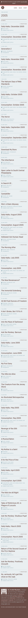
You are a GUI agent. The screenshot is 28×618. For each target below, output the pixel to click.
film (18, 39)
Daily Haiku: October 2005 (11, 95)
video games (9, 324)
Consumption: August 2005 (12, 225)
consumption (6, 39)
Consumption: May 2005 (11, 418)
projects (11, 119)
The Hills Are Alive (8, 374)
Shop (25, 8)
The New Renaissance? (10, 280)
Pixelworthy (6, 52)
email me (19, 596)
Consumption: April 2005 (11, 481)
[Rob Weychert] (2, 8)
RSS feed (12, 598)
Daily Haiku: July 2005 (10, 258)
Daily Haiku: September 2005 (13, 127)
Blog (20, 8)
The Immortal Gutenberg (11, 291)
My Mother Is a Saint (9, 449)
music (14, 39)
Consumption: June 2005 (11, 353)
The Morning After (8, 247)
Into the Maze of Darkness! (12, 322)
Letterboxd (4, 600)
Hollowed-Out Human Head (12, 237)
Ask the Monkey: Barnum (11, 332)
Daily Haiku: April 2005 (10, 470)
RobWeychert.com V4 (8, 30)
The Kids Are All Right (9, 493)
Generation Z (6, 49)
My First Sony (6, 364)
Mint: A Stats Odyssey (10, 204)
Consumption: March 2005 (12, 537)
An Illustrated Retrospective (12, 397)
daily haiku (5, 28)
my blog (14, 596)
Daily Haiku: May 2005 (10, 408)
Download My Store (9, 150)
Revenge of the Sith (9, 429)
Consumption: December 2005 (13, 37)
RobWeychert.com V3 (8, 580)
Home (15, 8)
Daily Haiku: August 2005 (11, 215)
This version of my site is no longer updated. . (14, 2)
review (10, 196)
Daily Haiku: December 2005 (12, 27)
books (20, 39)
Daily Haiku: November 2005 (12, 59)
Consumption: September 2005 (14, 138)
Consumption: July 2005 (11, 268)
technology (10, 51)
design (24, 39)
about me (21, 594)
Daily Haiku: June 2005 (10, 343)
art (3, 40)
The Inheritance (7, 160)
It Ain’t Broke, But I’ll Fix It (11, 311)
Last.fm (11, 600)
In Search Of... (6, 183)
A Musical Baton (7, 439)
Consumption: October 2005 (12, 105)
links (11, 39)
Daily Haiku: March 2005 (11, 526)
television (9, 239)
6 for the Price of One (9, 460)
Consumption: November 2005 (13, 70)
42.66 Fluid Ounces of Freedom (14, 301)
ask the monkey (7, 334)
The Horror (5, 117)
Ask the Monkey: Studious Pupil (14, 516)
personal (8, 175)
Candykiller (5, 194)
